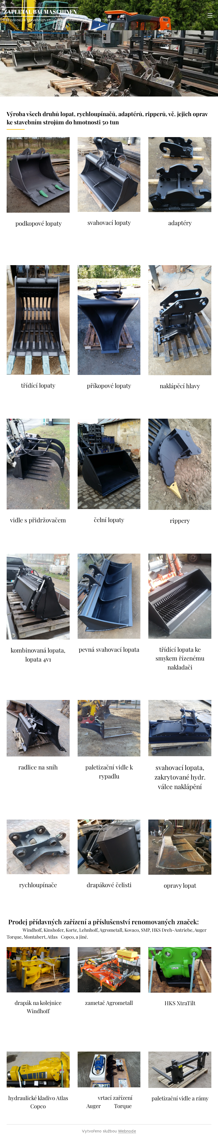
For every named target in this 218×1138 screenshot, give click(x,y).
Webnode (127, 1131)
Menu (210, 15)
